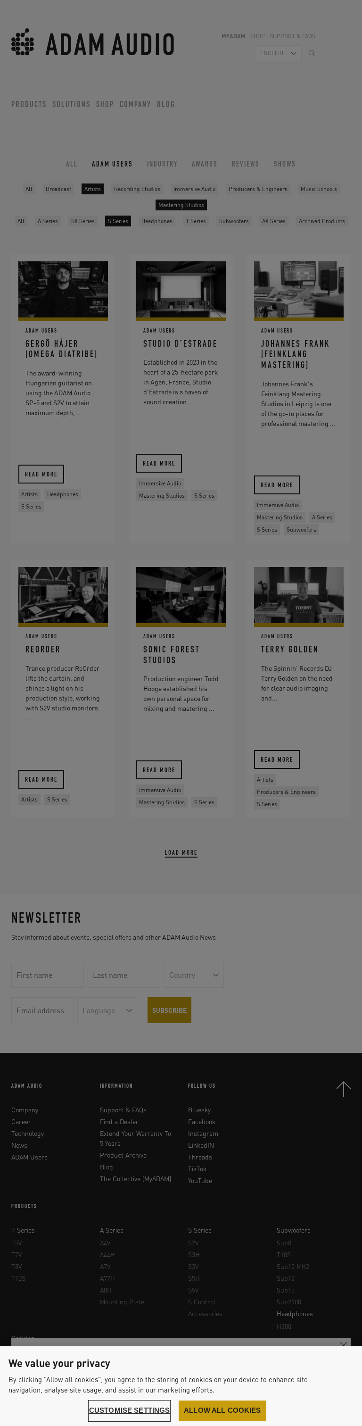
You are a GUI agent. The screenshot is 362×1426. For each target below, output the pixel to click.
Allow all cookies (222, 1410)
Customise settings (129, 1410)
